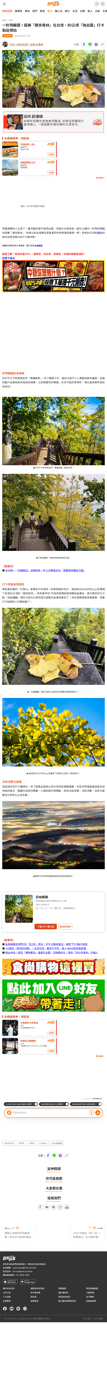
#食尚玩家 (9, 1143)
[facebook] (5, 1308)
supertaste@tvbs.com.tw (24, 1267)
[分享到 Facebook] (83, 44)
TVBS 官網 (86, 1318)
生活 (74, 11)
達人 (90, 11)
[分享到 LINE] (90, 44)
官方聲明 (90, 1296)
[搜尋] (97, 4)
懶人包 (58, 11)
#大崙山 (43, 1143)
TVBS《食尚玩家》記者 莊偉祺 (26, 44)
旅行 (49, 11)
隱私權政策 (63, 1292)
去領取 (51, 154)
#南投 (32, 1143)
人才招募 (7, 1296)
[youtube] (11, 1308)
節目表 (34, 1296)
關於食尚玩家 (8, 1288)
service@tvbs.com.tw (22, 1271)
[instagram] (25, 1308)
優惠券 (18, 11)
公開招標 (90, 1292)
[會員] (103, 4)
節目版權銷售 (92, 1288)
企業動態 (7, 1300)
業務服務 (62, 1288)
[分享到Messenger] (96, 44)
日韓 (82, 11)
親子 (67, 11)
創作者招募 (35, 1292)
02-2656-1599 (22, 1275)
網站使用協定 (64, 1296)
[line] (18, 1308)
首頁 (4, 20)
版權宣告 (34, 1300)
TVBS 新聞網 (98, 1318)
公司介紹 (7, 1292)
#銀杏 (21, 1143)
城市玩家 (7, 11)
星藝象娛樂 (91, 1300)
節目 (27, 11)
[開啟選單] (4, 4)
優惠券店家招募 (37, 1288)
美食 (42, 11)
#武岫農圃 (57, 1143)
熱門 (34, 11)
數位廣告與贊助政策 (67, 1300)
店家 (97, 11)
